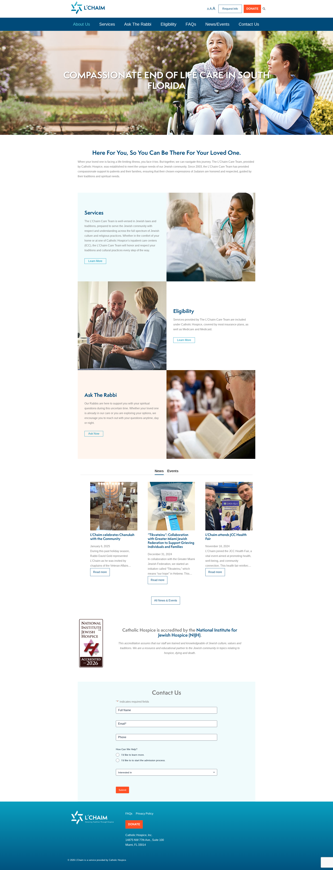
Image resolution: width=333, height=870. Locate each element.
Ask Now (93, 433)
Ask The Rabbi (137, 24)
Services (107, 24)
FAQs (191, 24)
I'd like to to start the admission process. (143, 760)
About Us (81, 24)
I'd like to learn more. (132, 754)
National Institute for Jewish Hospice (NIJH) (197, 633)
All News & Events (165, 600)
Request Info (230, 8)
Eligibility (168, 24)
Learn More (95, 261)
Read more (100, 572)
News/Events (217, 24)
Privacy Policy (144, 813)
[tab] (159, 472)
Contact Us (249, 24)
